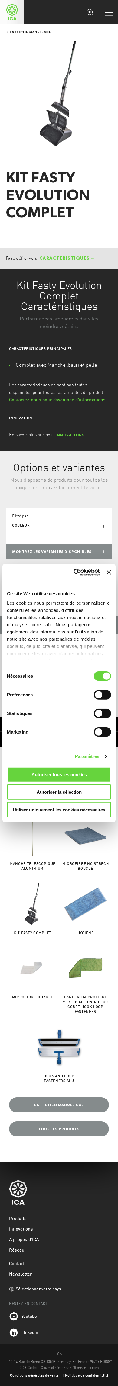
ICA (12, 12)
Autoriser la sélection (59, 792)
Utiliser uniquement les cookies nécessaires (59, 809)
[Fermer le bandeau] (109, 572)
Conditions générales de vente (34, 1376)
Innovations (21, 1229)
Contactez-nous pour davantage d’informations (57, 400)
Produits (18, 1219)
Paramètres (87, 756)
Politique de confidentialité (86, 1376)
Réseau (17, 1250)
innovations (70, 435)
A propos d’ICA (24, 1240)
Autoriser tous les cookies (59, 774)
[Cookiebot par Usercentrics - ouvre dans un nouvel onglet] (75, 572)
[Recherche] (90, 12)
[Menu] (109, 12)
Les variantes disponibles (52, 552)
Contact (17, 1264)
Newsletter (20, 1274)
